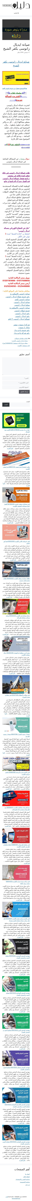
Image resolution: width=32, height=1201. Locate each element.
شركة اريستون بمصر (21, 325)
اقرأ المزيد (10, 448)
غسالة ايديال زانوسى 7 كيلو (19, 319)
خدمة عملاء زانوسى (22, 311)
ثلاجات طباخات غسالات (21, 338)
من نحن (27, 1185)
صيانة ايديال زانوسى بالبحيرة (20, 341)
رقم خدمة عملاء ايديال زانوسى (18, 296)
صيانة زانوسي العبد (22, 299)
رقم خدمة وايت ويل (22, 330)
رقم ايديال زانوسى (22, 313)
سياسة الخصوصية (25, 1182)
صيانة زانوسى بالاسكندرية (20, 308)
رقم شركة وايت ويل (22, 333)
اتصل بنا (27, 1174)
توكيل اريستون (24, 327)
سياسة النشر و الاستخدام (23, 1179)
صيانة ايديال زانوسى (22, 302)
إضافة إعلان (26, 1177)
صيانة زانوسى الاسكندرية (20, 294)
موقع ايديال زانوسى (22, 305)
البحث (28, 401)
